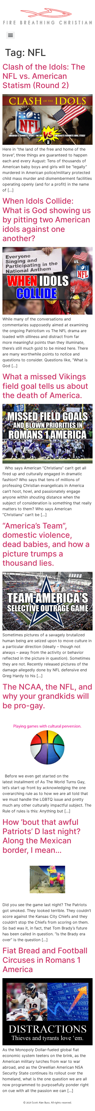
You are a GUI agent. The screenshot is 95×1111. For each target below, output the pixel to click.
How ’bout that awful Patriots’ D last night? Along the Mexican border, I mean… (41, 836)
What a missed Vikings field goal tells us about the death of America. (45, 386)
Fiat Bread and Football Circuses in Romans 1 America (44, 960)
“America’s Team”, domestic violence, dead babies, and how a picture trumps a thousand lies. (46, 544)
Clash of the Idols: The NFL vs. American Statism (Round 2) (43, 76)
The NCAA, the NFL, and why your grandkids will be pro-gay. (47, 696)
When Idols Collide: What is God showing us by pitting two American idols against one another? (46, 219)
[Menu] (10, 35)
